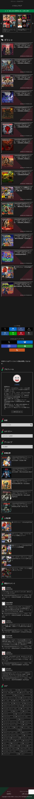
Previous (1, 23)
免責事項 (9, 793)
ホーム (9, 791)
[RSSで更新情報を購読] (17, 350)
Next (33, 23)
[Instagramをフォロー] (9, 346)
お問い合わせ (25, 793)
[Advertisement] (17, 311)
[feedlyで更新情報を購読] (25, 346)
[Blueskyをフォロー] (25, 342)
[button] (29, 333)
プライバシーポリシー (25, 791)
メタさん (17, 384)
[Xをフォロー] (9, 342)
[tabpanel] (9, 23)
